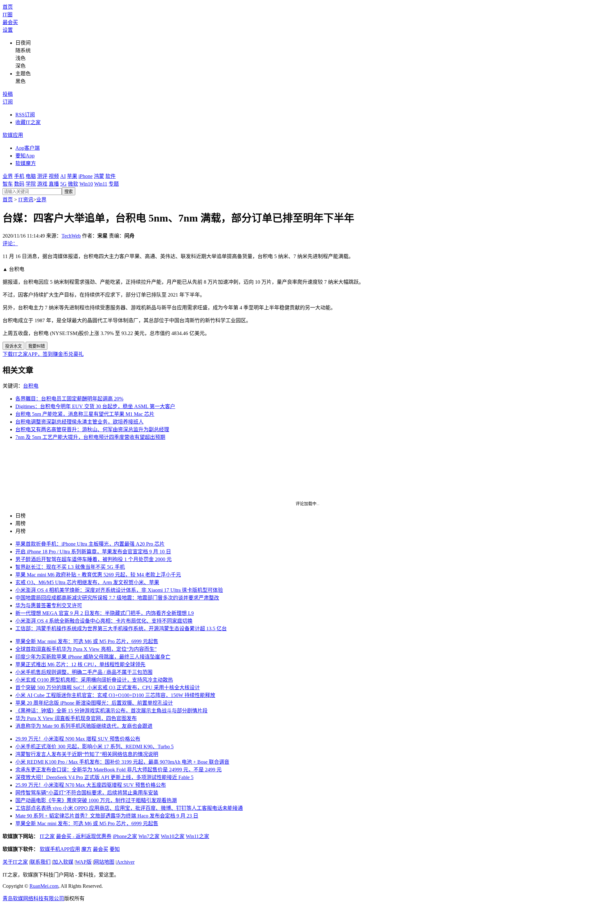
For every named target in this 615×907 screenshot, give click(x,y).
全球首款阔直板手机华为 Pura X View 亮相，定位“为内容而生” (86, 649)
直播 (54, 184)
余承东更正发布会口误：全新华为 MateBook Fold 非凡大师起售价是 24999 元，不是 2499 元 (118, 769)
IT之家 (47, 836)
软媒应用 (13, 135)
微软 (73, 184)
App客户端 (27, 148)
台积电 (30, 386)
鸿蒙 (99, 176)
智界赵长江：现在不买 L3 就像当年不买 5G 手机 (70, 567)
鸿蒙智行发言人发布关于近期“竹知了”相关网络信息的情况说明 (86, 754)
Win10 (86, 184)
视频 (54, 176)
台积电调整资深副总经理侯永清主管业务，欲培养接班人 (79, 421)
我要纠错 (36, 346)
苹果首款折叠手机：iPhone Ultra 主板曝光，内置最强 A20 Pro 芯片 (90, 544)
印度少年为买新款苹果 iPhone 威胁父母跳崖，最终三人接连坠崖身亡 (92, 656)
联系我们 (40, 862)
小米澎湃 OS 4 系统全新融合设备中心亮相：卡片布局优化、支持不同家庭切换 (104, 621)
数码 (19, 184)
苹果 (72, 176)
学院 (31, 184)
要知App (25, 155)
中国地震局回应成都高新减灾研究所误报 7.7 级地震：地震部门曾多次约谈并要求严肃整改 (117, 597)
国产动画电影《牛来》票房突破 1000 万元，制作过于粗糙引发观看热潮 (96, 800)
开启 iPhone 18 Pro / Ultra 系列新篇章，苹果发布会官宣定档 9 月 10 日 (93, 551)
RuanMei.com (43, 886)
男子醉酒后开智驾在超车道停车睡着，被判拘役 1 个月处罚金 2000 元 (93, 559)
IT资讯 (25, 199)
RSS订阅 (25, 114)
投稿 (8, 94)
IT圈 (7, 14)
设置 (8, 30)
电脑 (31, 176)
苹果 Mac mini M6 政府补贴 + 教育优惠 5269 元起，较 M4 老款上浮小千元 (98, 574)
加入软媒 (63, 862)
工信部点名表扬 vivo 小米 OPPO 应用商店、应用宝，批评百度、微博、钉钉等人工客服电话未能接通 (129, 808)
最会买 (10, 22)
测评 (42, 176)
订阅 (8, 102)
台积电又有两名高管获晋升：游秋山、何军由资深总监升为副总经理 (92, 429)
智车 (8, 184)
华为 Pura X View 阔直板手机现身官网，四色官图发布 (76, 718)
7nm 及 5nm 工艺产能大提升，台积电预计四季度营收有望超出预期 (90, 437)
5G (63, 184)
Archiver (126, 862)
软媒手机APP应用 (60, 849)
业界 (8, 176)
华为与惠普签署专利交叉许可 (48, 605)
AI (63, 176)
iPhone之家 (125, 836)
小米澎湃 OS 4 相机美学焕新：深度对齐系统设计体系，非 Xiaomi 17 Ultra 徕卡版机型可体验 (119, 590)
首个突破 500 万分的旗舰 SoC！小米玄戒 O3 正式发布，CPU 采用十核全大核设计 (107, 687)
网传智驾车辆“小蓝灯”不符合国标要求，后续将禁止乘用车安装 (86, 792)
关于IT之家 (15, 862)
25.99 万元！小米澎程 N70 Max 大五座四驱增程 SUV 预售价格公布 (90, 785)
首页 (8, 7)
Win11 (100, 184)
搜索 (68, 191)
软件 (110, 176)
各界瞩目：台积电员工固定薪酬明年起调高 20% (69, 398)
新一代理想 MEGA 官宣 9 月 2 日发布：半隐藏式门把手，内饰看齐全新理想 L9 (104, 613)
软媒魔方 (25, 163)
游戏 (42, 184)
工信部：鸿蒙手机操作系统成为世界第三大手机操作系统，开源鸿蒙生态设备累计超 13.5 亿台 (121, 628)
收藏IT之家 (28, 122)
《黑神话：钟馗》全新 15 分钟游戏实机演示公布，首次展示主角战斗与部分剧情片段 (111, 710)
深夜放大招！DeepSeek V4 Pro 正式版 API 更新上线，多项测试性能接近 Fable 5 (104, 777)
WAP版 (84, 862)
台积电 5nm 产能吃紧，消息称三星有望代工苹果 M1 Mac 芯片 (84, 414)
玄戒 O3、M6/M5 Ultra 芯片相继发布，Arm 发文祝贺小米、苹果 (87, 582)
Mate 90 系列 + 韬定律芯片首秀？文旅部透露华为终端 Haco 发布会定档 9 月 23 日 (106, 816)
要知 (115, 849)
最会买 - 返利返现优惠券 (83, 836)
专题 (114, 184)
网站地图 (104, 862)
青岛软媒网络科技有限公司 (33, 898)
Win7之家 (149, 836)
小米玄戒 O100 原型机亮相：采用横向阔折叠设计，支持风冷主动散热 (94, 680)
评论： (10, 243)
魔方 (86, 849)
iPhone (85, 176)
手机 (19, 176)
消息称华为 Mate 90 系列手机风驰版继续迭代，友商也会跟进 (83, 726)
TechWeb (71, 236)
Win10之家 (172, 836)
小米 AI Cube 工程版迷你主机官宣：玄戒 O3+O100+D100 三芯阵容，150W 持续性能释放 (115, 695)
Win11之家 (197, 836)
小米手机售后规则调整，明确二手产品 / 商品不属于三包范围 (83, 672)
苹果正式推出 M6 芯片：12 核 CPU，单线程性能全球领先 (80, 664)
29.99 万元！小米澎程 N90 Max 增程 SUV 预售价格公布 (77, 739)
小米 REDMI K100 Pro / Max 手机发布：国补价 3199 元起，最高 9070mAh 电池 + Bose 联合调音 (122, 762)
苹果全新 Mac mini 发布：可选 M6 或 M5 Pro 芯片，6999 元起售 (86, 641)
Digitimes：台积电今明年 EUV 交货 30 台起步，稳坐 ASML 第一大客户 (95, 406)
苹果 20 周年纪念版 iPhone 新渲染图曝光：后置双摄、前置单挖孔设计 (94, 703)
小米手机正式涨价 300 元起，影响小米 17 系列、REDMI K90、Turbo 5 (94, 746)
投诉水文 (13, 346)
